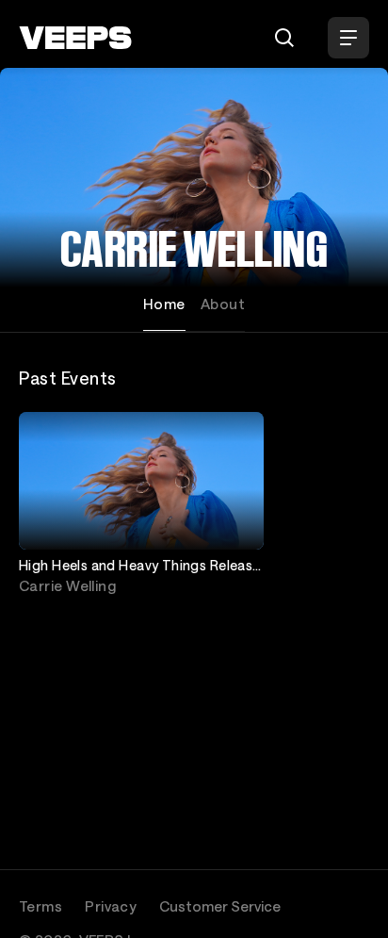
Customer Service (220, 905)
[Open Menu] (348, 37)
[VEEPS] (75, 37)
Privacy (111, 905)
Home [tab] (164, 303)
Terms (40, 905)
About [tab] (223, 303)
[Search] (284, 37)
